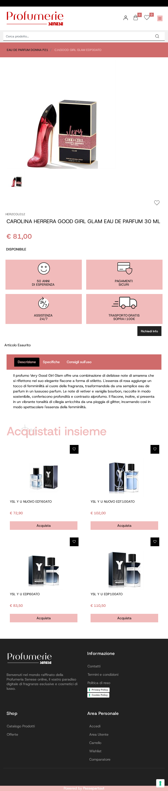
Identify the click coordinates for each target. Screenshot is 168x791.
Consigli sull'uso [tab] (79, 362)
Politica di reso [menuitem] (99, 683)
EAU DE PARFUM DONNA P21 (27, 50)
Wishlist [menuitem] (95, 751)
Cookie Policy (100, 694)
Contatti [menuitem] (94, 666)
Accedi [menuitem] (94, 726)
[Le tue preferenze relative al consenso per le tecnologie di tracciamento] (160, 783)
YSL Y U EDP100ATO (106, 594)
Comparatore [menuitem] (99, 759)
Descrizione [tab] (27, 362)
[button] (157, 36)
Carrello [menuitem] (95, 742)
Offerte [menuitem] (12, 734)
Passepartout (93, 788)
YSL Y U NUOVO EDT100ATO (113, 501)
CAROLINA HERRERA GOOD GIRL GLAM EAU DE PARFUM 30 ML (83, 221)
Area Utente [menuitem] (98, 734)
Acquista (44, 525)
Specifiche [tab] (51, 362)
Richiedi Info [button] (149, 331)
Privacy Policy (100, 689)
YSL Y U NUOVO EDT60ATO (31, 501)
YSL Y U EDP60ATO (25, 594)
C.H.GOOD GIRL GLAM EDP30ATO (78, 50)
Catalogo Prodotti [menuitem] (21, 726)
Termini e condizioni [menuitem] (103, 674)
